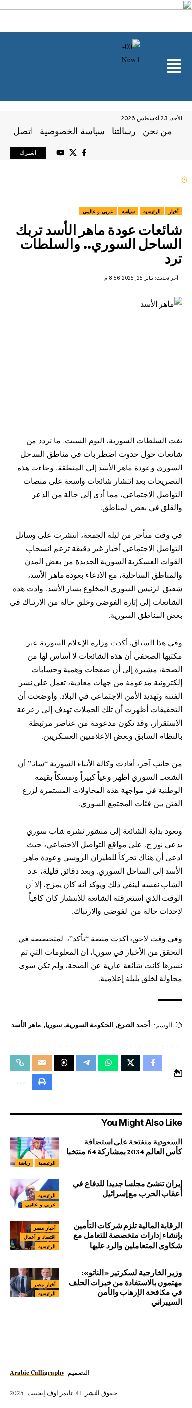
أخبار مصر (45, 1228)
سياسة (128, 211)
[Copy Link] (20, 1063)
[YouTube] (60, 153)
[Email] (42, 1063)
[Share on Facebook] (152, 1063)
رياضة (24, 1163)
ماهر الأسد (26, 1024)
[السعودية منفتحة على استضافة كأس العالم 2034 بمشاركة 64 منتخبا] (34, 1152)
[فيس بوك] (84, 153)
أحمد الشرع (133, 1024)
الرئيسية (151, 211)
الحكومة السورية (90, 1024)
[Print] (42, 1082)
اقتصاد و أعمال (40, 1237)
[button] (174, 67)
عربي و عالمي (98, 211)
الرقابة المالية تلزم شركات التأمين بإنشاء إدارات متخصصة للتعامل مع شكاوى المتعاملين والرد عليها (127, 1235)
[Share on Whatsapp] (108, 1063)
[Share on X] (130, 1063)
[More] (20, 1082)
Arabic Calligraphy (37, 1372)
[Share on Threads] (64, 1063)
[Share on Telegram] (86, 1063)
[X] (73, 153)
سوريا (53, 1024)
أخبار (174, 211)
